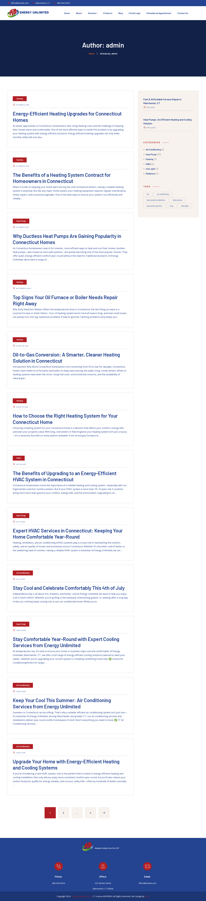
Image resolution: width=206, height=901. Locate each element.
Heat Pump (21, 221)
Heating (19, 98)
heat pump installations (156, 200)
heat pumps (177, 200)
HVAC (18, 458)
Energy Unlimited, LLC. (82, 896)
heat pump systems (154, 206)
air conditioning (163, 194)
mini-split (150, 168)
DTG (147, 896)
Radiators (150, 173)
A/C (148, 194)
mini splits (185, 206)
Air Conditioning (22, 573)
